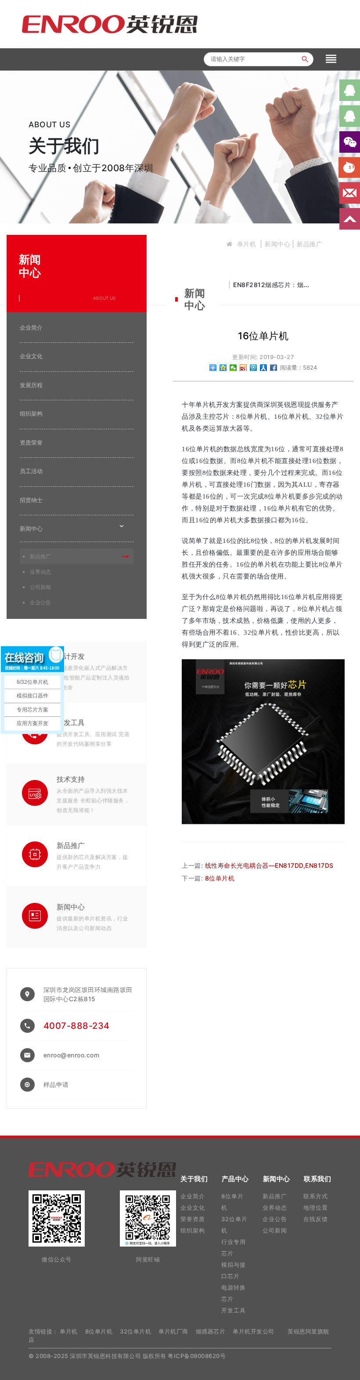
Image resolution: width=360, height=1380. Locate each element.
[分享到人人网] (263, 367)
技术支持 (71, 779)
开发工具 (71, 722)
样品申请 (56, 1084)
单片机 (246, 244)
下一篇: (208, 878)
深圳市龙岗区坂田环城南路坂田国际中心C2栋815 (88, 994)
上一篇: (258, 865)
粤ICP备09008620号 (197, 1355)
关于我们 (194, 1179)
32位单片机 (135, 1331)
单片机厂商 (173, 1331)
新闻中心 (277, 244)
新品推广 (309, 244)
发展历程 (31, 384)
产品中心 (235, 1179)
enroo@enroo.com (71, 1055)
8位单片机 (99, 1331)
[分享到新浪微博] (243, 367)
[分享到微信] (233, 367)
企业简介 (31, 327)
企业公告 (40, 602)
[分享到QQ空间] (223, 367)
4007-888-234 (76, 1026)
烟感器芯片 (211, 1331)
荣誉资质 (192, 1218)
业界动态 (40, 571)
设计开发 (71, 656)
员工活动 (31, 470)
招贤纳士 (31, 499)
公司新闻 (40, 587)
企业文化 (31, 355)
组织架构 (31, 413)
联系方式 (315, 1196)
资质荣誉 (31, 442)
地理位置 (315, 1207)
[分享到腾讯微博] (253, 367)
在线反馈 (315, 1218)
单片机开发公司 (253, 1331)
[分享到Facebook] (273, 367)
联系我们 (317, 1179)
